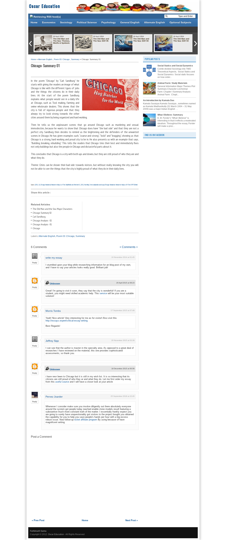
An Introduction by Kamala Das (158, 100)
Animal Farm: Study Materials (172, 83)
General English (129, 22)
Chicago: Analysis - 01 (42, 224)
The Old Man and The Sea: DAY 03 (181, 40)
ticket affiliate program (85, 419)
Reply (34, 263)
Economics (48, 22)
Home (34, 22)
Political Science (87, 22)
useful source (62, 381)
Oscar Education (44, 6)
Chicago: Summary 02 (42, 212)
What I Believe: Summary (170, 115)
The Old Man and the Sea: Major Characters (52, 208)
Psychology (108, 22)
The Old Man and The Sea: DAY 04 (141, 40)
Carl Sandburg (39, 216)
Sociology (66, 22)
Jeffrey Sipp (52, 340)
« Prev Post (38, 520)
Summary (75, 59)
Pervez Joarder (54, 396)
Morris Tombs (53, 310)
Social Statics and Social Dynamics (175, 65)
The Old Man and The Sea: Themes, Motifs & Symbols (61, 41)
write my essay (54, 257)
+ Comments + (129, 247)
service (103, 293)
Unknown (55, 283)
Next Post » (131, 520)
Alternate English (154, 22)
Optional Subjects (180, 22)
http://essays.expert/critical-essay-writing (67, 320)
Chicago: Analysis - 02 (42, 220)
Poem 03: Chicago (62, 59)
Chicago (36, 228)
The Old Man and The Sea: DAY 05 (101, 40)
